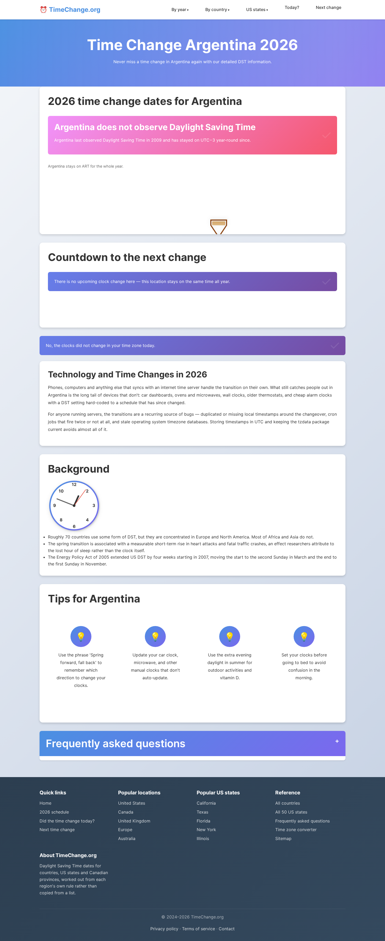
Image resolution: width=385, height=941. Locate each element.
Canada (125, 812)
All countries (287, 803)
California (206, 803)
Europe (125, 829)
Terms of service (198, 928)
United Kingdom (134, 821)
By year (179, 9)
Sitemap (283, 838)
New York (206, 829)
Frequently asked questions (302, 821)
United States (131, 803)
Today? (292, 7)
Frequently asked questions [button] (115, 743)
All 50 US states (291, 812)
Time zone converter (296, 829)
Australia (126, 838)
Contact (227, 928)
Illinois (203, 838)
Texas (202, 812)
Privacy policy (164, 928)
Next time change (57, 829)
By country (216, 9)
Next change (328, 7)
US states (256, 9)
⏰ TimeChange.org (70, 9)
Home (45, 803)
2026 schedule (54, 812)
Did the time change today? (67, 821)
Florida (203, 821)
